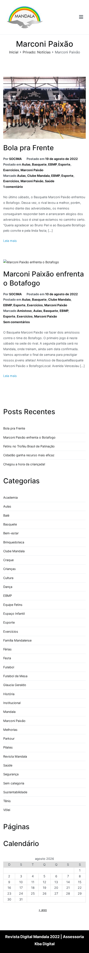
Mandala (9, 712)
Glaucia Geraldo (14, 685)
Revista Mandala (15, 756)
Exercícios (11, 170)
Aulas (26, 164)
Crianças (9, 569)
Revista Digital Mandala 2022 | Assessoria (44, 936)
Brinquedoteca (13, 542)
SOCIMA (15, 159)
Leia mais (10, 241)
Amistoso (24, 311)
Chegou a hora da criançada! (24, 464)
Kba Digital (45, 944)
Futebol (8, 667)
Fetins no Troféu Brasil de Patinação (29, 446)
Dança (7, 587)
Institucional (12, 703)
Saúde (49, 181)
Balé (6, 515)
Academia (10, 497)
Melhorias (10, 729)
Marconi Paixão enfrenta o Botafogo (29, 437)
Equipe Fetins (12, 605)
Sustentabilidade (15, 792)
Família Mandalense (17, 640)
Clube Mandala (38, 175)
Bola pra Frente (28, 148)
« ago (43, 910)
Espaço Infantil (14, 613)
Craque (8, 560)
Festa (7, 658)
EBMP (52, 164)
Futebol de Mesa (15, 676)
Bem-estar (11, 533)
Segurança (11, 774)
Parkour (8, 738)
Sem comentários (16, 322)
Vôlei (6, 810)
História (8, 694)
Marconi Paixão (32, 170)
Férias (7, 649)
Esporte (64, 164)
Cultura (8, 578)
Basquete (39, 164)
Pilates (8, 747)
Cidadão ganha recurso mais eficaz (28, 455)
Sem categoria (13, 783)
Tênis (7, 801)
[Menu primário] (81, 17)
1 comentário (13, 186)
